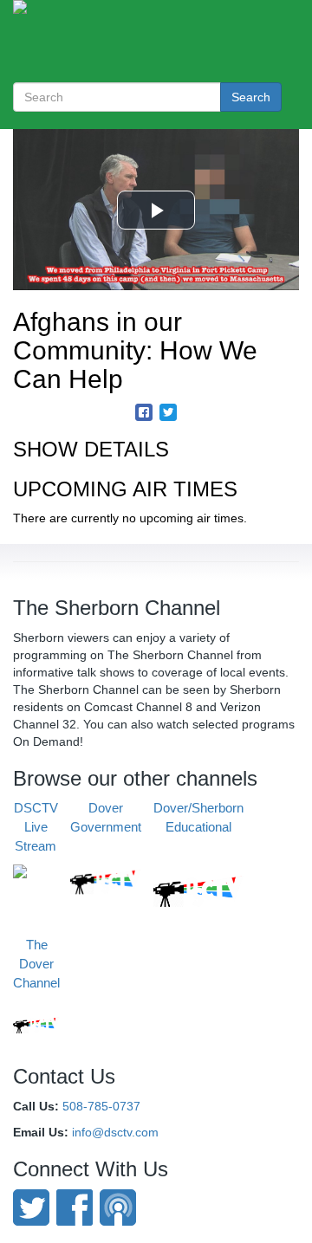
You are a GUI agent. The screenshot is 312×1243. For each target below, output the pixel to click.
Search (250, 97)
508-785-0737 (101, 1106)
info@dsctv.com (115, 1132)
